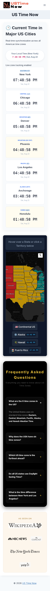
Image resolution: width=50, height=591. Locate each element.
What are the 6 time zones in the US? (25, 403)
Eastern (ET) (25, 70)
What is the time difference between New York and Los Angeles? (25, 495)
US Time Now (29, 583)
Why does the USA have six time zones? (25, 438)
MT (29, 117)
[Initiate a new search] (40, 255)
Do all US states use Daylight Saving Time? (25, 475)
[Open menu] (44, 5)
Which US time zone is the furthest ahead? (25, 457)
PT (28, 163)
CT (29, 94)
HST (27, 210)
